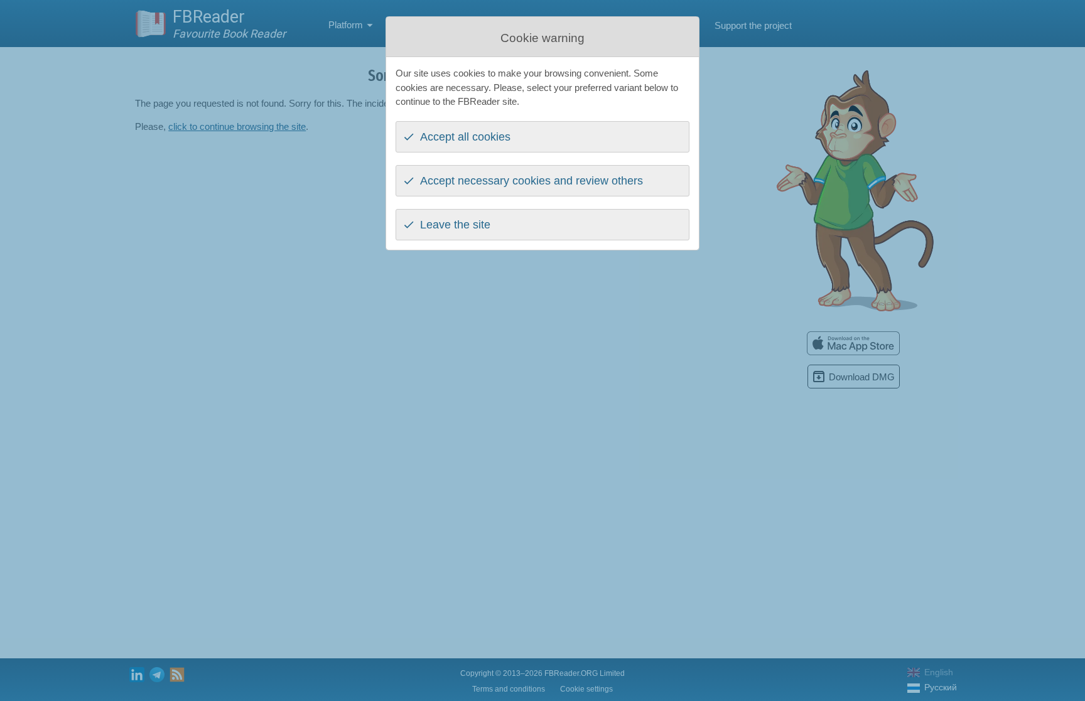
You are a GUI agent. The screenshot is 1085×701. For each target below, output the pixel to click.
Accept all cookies (465, 137)
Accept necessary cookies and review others (531, 180)
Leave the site (455, 224)
